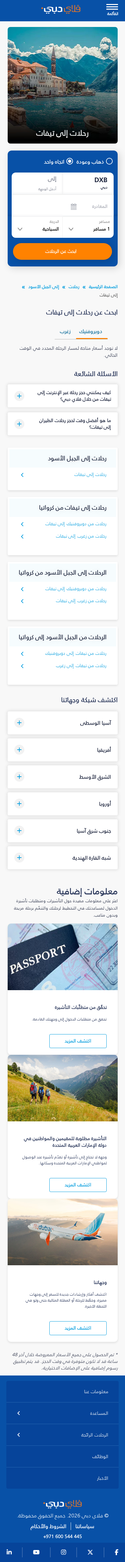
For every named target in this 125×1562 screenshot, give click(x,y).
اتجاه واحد (54, 161)
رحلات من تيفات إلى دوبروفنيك (76, 653)
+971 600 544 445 (62, 1536)
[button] (62, 395)
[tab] (92, 331)
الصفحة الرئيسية (103, 286)
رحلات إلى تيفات (90, 474)
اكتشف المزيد (78, 1040)
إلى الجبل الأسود (43, 286)
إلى (52, 179)
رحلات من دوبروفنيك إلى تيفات (76, 523)
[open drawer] (112, 7)
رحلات (74, 286)
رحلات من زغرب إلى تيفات (81, 536)
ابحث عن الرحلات (61, 251)
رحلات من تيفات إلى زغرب (81, 665)
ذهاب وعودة (90, 161)
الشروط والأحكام (48, 1526)
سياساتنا (84, 1526)
